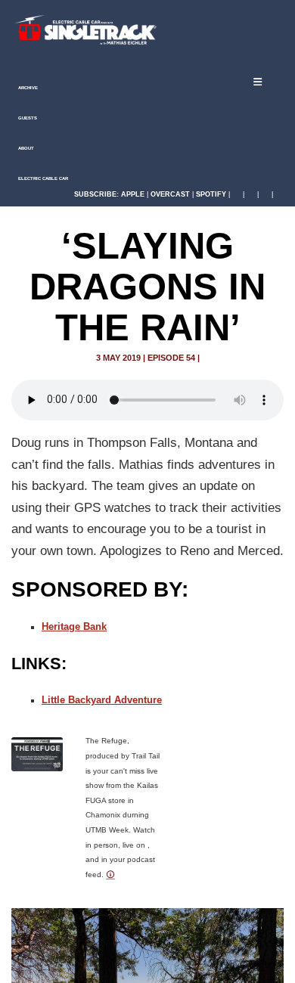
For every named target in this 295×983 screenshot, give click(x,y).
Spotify (211, 194)
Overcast (170, 194)
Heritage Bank (74, 627)
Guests (27, 118)
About (25, 148)
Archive (27, 87)
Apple (132, 194)
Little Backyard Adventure (102, 700)
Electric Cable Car (42, 178)
